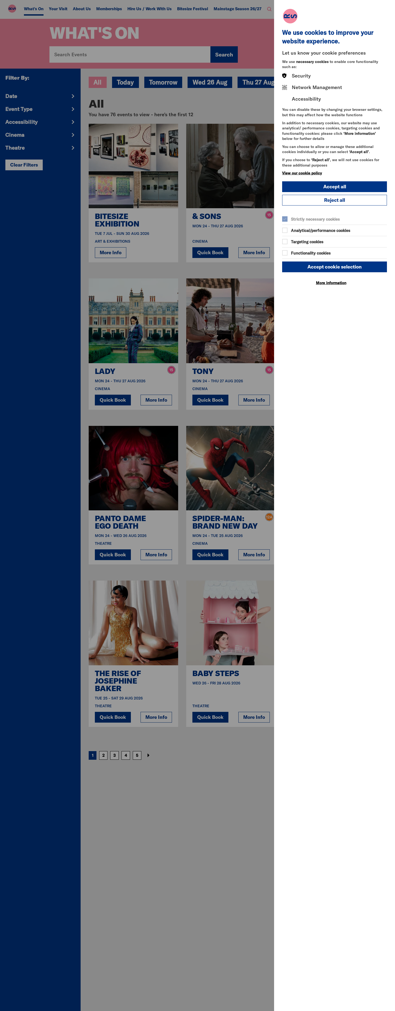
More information (331, 282)
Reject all (334, 200)
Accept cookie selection (334, 267)
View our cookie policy (302, 173)
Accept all (334, 186)
